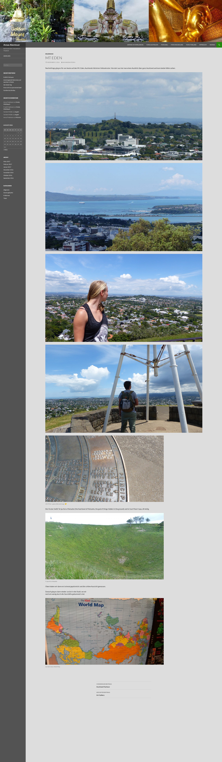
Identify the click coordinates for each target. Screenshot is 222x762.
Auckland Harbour (104, 685)
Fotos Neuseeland (177, 44)
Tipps (5, 198)
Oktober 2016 (7, 175)
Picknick (18, 117)
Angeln (17, 112)
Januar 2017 (7, 167)
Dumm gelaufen (8, 193)
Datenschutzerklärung (135, 44)
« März (5, 150)
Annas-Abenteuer (11, 45)
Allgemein (6, 190)
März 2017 (6, 161)
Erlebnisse (49, 54)
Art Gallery (103, 693)
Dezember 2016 (8, 170)
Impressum (203, 44)
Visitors (212, 44)
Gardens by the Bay (9, 90)
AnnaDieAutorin (69, 62)
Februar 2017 (7, 164)
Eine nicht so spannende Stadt (12, 87)
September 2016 (8, 178)
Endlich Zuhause (8, 77)
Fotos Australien (152, 44)
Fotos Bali (164, 44)
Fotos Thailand (191, 44)
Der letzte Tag (7, 85)
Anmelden (6, 56)
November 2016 (8, 172)
